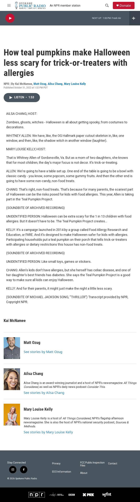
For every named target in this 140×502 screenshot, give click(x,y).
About (83, 473)
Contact (112, 463)
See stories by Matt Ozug (43, 352)
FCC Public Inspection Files (92, 464)
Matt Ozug (40, 84)
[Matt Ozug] (12, 348)
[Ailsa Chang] (12, 379)
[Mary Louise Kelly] (12, 415)
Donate (125, 5)
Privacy (56, 463)
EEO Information (61, 471)
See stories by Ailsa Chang (44, 392)
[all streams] (134, 18)
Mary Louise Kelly (75, 84)
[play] (10, 18)
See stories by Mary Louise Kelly (48, 432)
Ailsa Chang (55, 84)
